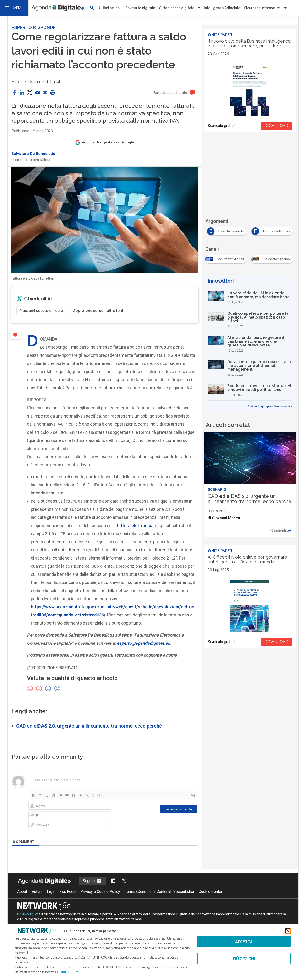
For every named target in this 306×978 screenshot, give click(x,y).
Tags (50, 891)
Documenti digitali (44, 81)
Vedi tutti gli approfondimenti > (269, 406)
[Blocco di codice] (80, 795)
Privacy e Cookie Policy (100, 891)
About (22, 891)
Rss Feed (67, 891)
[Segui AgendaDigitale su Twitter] (124, 881)
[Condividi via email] (37, 93)
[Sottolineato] (47, 795)
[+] (100, 795)
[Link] (87, 795)
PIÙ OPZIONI (244, 958)
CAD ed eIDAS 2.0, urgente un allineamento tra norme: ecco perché (89, 726)
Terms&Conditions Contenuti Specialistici (159, 891)
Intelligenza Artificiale (222, 8)
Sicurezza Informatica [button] (262, 8)
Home (16, 81)
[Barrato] (53, 795)
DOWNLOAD (276, 125)
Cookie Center (210, 891)
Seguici (89, 881)
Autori (37, 891)
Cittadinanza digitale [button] (176, 8)
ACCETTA (244, 941)
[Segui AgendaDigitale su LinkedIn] (113, 881)
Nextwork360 (27, 914)
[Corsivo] (40, 795)
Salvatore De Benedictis (33, 154)
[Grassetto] (33, 795)
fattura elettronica (135, 525)
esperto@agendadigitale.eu (143, 643)
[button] (14, 8)
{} (93, 795)
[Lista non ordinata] (67, 795)
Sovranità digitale (140, 8)
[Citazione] (73, 795)
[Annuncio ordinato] (60, 795)
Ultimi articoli (110, 8)
